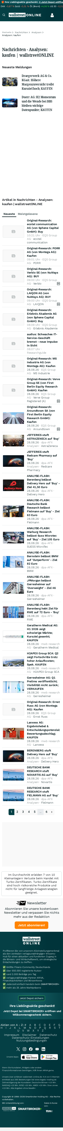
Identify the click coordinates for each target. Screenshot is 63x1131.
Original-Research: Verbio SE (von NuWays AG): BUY (42, 272)
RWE (30, 619)
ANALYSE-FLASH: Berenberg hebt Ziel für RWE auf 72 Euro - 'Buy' (43, 608)
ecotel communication (37, 240)
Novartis (46, 782)
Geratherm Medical (46, 647)
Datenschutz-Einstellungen (30, 1037)
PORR (37, 263)
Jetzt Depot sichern (31, 998)
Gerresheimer (36, 599)
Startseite (6, 32)
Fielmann (33, 522)
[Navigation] (4, 15)
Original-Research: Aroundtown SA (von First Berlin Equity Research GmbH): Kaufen (41, 414)
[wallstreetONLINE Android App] (49, 1059)
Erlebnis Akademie (45, 328)
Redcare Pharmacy (39, 468)
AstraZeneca (49, 446)
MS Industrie (41, 373)
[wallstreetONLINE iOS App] (29, 1059)
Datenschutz (48, 1035)
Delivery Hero (36, 494)
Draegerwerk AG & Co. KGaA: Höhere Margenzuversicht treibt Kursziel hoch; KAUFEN (38, 82)
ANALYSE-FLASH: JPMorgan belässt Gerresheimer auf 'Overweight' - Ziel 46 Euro (41, 584)
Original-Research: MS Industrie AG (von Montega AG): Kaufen (42, 362)
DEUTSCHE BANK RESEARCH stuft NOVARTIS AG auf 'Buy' (42, 771)
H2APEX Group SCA (46, 671)
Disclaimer (29, 1035)
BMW (30, 571)
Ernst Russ (40, 716)
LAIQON (38, 304)
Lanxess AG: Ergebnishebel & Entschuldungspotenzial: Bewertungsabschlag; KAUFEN (43, 730)
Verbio (37, 283)
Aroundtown (41, 429)
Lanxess (38, 744)
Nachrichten (21, 32)
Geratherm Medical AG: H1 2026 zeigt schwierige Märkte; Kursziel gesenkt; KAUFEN (42, 633)
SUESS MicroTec (37, 546)
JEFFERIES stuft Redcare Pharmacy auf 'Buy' (42, 455)
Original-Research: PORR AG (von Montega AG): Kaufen (43, 252)
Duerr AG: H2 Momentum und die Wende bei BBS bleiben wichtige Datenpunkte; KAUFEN (39, 103)
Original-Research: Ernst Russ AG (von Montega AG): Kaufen (43, 705)
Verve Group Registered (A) (38, 399)
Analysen (36, 32)
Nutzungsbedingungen (31, 1040)
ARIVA (45, 1070)
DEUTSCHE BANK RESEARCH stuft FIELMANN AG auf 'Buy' (42, 791)
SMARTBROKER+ (50, 984)
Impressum (11, 1035)
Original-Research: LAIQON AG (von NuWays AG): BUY (39, 293)
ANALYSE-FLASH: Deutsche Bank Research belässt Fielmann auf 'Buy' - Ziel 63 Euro (43, 507)
